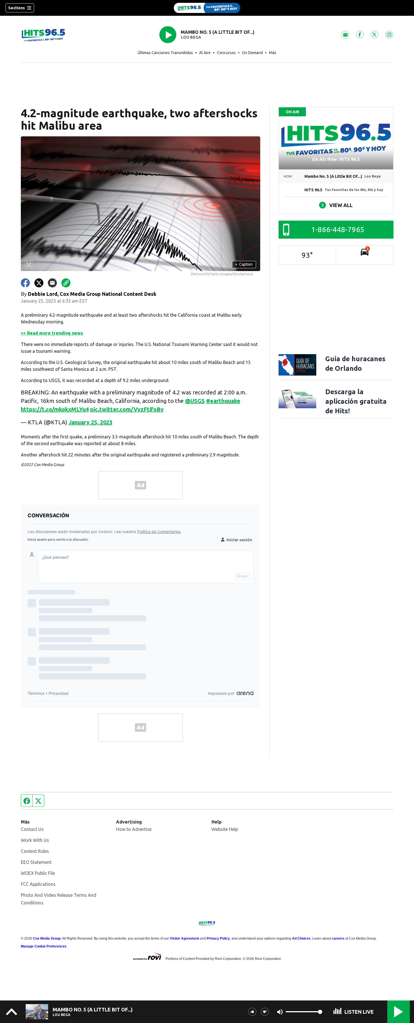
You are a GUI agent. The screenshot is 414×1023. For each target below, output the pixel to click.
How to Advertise (134, 829)
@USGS (195, 401)
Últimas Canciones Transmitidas (165, 52)
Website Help (225, 829)
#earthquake (223, 401)
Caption (244, 264)
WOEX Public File (38, 873)
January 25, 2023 (90, 422)
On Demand (252, 52)
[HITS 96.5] (207, 8)
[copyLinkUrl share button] (65, 282)
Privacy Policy (218, 938)
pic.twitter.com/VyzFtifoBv (127, 409)
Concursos (226, 52)
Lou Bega (191, 37)
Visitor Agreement (184, 938)
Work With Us (35, 840)
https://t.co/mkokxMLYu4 (55, 409)
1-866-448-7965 (337, 229)
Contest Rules (35, 851)
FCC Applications (38, 884)
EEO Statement (36, 862)
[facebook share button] (25, 282)
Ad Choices (301, 938)
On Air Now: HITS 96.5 (336, 159)
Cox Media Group (47, 938)
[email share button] (52, 282)
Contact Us (32, 829)
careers (338, 938)
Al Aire (205, 52)
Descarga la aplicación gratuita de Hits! (356, 401)
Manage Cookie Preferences (43, 946)
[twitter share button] (38, 282)
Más (272, 52)
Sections (16, 8)
